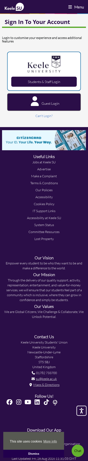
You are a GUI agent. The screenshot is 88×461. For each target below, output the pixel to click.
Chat (77, 450)
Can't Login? (44, 116)
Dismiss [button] (33, 453)
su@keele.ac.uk (46, 379)
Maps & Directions (46, 385)
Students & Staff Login (44, 82)
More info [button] (50, 441)
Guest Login (50, 103)
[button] (10, 402)
